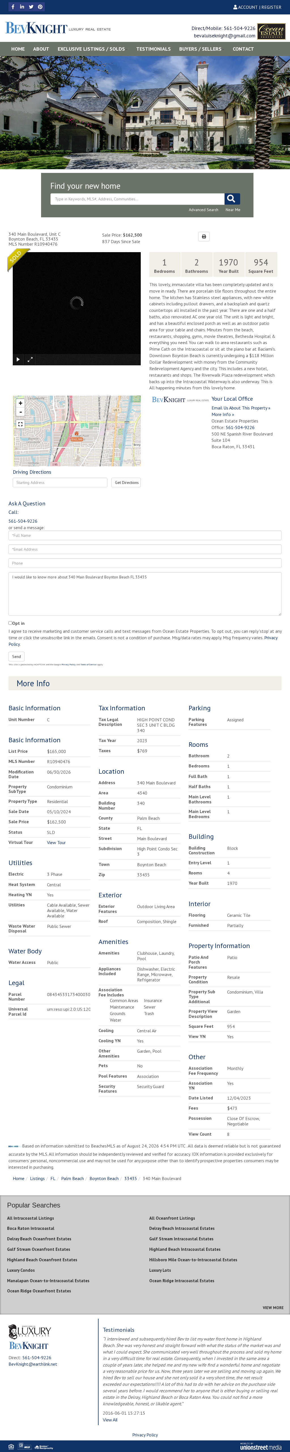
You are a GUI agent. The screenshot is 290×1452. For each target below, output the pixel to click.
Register (271, 7)
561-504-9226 (239, 28)
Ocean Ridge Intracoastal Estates (181, 1280)
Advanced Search (203, 209)
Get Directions (127, 482)
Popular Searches (33, 1205)
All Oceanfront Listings (172, 1218)
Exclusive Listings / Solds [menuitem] (91, 49)
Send (16, 656)
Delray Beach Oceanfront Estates (39, 1238)
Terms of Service (88, 664)
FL (53, 1178)
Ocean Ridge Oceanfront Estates (39, 1291)
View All (110, 1419)
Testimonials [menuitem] (153, 49)
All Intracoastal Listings (30, 1218)
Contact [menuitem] (243, 49)
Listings (37, 1178)
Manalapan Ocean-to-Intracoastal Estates (48, 1280)
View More (273, 1307)
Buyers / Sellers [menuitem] (200, 49)
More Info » (223, 414)
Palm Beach (72, 1178)
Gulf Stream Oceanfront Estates (38, 1249)
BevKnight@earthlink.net (32, 1364)
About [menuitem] (41, 49)
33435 (130, 1178)
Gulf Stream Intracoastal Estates (181, 1238)
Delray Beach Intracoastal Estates (182, 1228)
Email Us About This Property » (241, 408)
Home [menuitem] (18, 49)
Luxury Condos (21, 1270)
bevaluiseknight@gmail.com (224, 35)
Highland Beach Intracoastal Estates (185, 1249)
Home (18, 1178)
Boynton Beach (104, 1178)
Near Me (233, 209)
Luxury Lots (160, 1270)
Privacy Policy (68, 664)
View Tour (56, 842)
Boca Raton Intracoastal (30, 1228)
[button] (232, 199)
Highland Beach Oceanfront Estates (42, 1259)
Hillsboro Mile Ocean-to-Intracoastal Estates (193, 1259)
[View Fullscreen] (20, 424)
